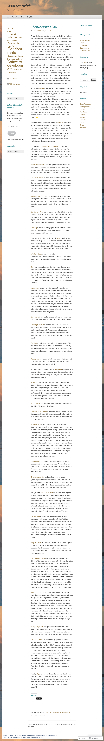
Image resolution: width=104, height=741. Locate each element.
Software (20, 58)
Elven (33, 382)
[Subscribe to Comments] (8, 84)
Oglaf (38, 674)
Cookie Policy (40, 737)
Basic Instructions (37, 165)
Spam (16, 69)
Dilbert (41, 88)
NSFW (52, 712)
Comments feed (85, 48)
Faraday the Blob (37, 461)
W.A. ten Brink (49, 31)
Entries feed (84, 45)
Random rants (66, 712)
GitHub (82, 114)
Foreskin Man (36, 424)
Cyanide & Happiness (39, 411)
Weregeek (58, 369)
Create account (85, 40)
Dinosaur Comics (37, 178)
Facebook (83, 112)
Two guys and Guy (37, 477)
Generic (12, 34)
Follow (12, 133)
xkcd (58, 238)
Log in (82, 43)
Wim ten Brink (19, 6)
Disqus (82, 109)
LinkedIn (83, 120)
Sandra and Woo (37, 212)
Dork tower (35, 317)
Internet (12, 37)
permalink (41, 715)
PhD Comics (35, 403)
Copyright (29, 17)
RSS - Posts (13, 79)
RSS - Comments (14, 84)
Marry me (34, 288)
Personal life (57, 712)
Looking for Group (37, 325)
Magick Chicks (36, 543)
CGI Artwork (12, 29)
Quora (82, 122)
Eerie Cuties (35, 516)
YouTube (83, 128)
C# (12, 29)
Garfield (60, 123)
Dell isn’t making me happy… (65, 724)
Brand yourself (84, 107)
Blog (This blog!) (85, 104)
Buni (32, 267)
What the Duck (36, 254)
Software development (15, 65)
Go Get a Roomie (37, 640)
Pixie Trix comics (47, 493)
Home (7, 17)
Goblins (34, 343)
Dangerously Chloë (38, 558)
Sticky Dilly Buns (37, 627)
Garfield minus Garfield (50, 146)
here (85, 62)
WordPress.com (85, 51)
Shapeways (12, 56)
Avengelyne (35, 359)
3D (9, 28)
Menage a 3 (35, 592)
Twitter (82, 125)
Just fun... (47, 712)
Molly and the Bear (37, 196)
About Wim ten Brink (18, 17)
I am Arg (34, 228)
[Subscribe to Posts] (8, 79)
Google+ (83, 117)
